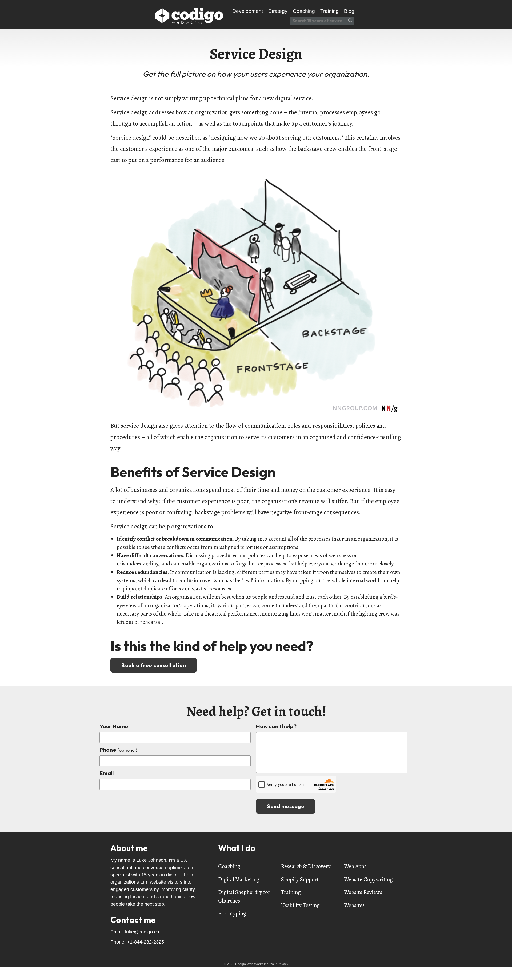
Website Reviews (363, 892)
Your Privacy (279, 964)
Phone (118, 749)
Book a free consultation (153, 665)
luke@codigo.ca (142, 931)
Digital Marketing (238, 879)
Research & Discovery (306, 866)
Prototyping (232, 913)
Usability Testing (300, 905)
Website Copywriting (368, 879)
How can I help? (276, 726)
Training (291, 892)
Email (106, 773)
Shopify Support (300, 879)
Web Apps (355, 866)
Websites (354, 905)
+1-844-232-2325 (145, 942)
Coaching (229, 866)
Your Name (113, 726)
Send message (285, 806)
